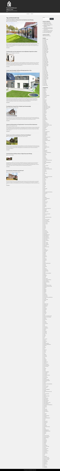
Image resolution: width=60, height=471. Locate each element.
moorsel (45, 321)
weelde (45, 438)
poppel (45, 342)
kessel (45, 254)
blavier (45, 128)
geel (44, 185)
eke (44, 174)
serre (44, 367)
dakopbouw (45, 151)
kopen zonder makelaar (47, 273)
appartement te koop (47, 107)
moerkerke (45, 319)
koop (17, 107)
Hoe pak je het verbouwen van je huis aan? (15, 170)
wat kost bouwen (46, 435)
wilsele (45, 444)
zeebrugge (45, 456)
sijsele (45, 369)
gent (44, 187)
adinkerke (45, 103)
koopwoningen (46, 270)
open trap (45, 333)
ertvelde (45, 179)
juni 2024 (45, 67)
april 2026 (45, 43)
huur (44, 229)
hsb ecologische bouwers (47, 217)
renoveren (45, 356)
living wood (45, 296)
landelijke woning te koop (48, 286)
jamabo (45, 252)
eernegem (45, 171)
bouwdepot (45, 133)
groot (44, 195)
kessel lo (45, 255)
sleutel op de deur (46, 379)
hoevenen (45, 209)
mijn (44, 314)
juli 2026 (45, 40)
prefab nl (45, 345)
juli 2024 (45, 66)
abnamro (45, 100)
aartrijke (45, 97)
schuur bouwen (46, 364)
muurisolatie (46, 323)
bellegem (45, 115)
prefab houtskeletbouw (47, 344)
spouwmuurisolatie (47, 380)
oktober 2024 (46, 63)
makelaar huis (46, 303)
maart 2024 (45, 71)
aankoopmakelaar (46, 95)
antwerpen (45, 104)
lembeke (45, 291)
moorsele (45, 322)
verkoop (45, 414)
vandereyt (45, 405)
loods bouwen (46, 299)
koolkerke (45, 266)
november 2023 (46, 75)
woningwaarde (46, 450)
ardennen (45, 109)
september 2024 (46, 64)
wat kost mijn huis (47, 436)
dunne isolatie (46, 165)
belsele (45, 116)
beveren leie (45, 122)
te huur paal (46, 387)
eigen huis (45, 173)
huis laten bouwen (17, 136)
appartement (46, 105)
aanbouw (13, 125)
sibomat (45, 368)
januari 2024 (46, 73)
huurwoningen (46, 232)
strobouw (45, 381)
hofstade (45, 210)
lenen (44, 292)
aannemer (45, 96)
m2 (44, 301)
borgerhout (45, 129)
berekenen (45, 118)
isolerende (45, 251)
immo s (45, 241)
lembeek (45, 290)
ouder (44, 334)
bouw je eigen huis (46, 131)
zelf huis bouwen (46, 457)
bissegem (45, 127)
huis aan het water (47, 219)
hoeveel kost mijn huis (47, 208)
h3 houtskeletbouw (47, 198)
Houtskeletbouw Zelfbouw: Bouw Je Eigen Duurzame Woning (19, 153)
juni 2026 (45, 41)
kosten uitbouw (46, 280)
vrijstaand (45, 425)
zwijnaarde (45, 467)
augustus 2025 (46, 52)
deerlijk (45, 153)
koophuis (45, 268)
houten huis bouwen (47, 213)
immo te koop (46, 242)
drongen (45, 161)
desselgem (45, 154)
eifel (44, 172)
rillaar (45, 358)
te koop (45, 388)
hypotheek (45, 233)
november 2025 (46, 49)
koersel (45, 265)
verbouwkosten (46, 411)
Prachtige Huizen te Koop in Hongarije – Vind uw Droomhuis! (48, 25)
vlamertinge (45, 422)
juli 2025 (45, 53)
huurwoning (46, 231)
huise (44, 224)
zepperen (45, 462)
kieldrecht (45, 256)
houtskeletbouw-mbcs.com (11, 8)
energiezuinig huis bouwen (48, 176)
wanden (45, 433)
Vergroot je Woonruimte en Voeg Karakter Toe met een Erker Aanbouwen (21, 124)
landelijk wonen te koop (47, 285)
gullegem (45, 197)
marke (45, 307)
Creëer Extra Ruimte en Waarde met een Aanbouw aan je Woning (19, 19)
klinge (45, 264)
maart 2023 (45, 84)
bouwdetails (45, 134)
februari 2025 (46, 59)
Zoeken (44, 17)
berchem (45, 117)
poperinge (45, 341)
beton (44, 120)
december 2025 (46, 48)
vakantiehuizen (46, 400)
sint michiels (46, 377)
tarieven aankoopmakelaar (48, 383)
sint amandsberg (46, 371)
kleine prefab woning (47, 263)
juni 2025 (45, 54)
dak (44, 149)
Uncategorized (14, 21)
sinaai (45, 370)
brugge (45, 142)
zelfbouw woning (17, 71)
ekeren (45, 175)
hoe (44, 207)
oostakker (45, 331)
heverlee (45, 205)
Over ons (28, 13)
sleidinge (45, 378)
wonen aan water (46, 446)
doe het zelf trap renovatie (48, 160)
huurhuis (45, 230)
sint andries (45, 372)
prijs (44, 346)
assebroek (45, 111)
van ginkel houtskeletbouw (48, 404)
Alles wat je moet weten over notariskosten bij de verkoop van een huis (48, 28)
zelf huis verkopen (47, 458)
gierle (44, 189)
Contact (32, 13)
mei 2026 (45, 42)
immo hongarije (46, 240)
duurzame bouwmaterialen (48, 168)
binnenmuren (46, 126)
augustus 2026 (46, 39)
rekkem (45, 354)
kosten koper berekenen (47, 279)
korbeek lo (45, 275)
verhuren (45, 413)
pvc (44, 348)
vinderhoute (46, 421)
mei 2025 (45, 55)
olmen (45, 330)
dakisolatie (45, 150)
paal (44, 336)
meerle (45, 310)
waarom (45, 432)
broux (44, 141)
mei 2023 (45, 82)
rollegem (45, 360)
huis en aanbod (46, 220)
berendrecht (45, 119)
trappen (45, 390)
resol (44, 357)
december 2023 (46, 74)
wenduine (45, 439)
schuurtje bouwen (46, 365)
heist (44, 200)
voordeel (45, 423)
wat (44, 434)
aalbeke (45, 92)
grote (44, 196)
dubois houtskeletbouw (47, 162)
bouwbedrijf (45, 132)
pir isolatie (45, 338)
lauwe (45, 288)
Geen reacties (9, 21)
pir (44, 337)
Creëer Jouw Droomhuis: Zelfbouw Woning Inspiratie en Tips (18, 70)
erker (16, 125)
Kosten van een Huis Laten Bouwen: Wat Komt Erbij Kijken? (18, 135)
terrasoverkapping (47, 389)
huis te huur (46, 222)
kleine (45, 262)
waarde (45, 428)
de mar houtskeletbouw (47, 152)
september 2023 (46, 77)
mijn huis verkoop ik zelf (48, 315)
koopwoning (46, 269)
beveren (45, 121)
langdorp (45, 287)
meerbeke (45, 309)
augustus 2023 (46, 78)
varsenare (45, 406)
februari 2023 (46, 85)
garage (45, 184)
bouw (44, 130)
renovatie (45, 355)
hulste (45, 228)
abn (44, 98)
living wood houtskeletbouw (48, 297)
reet (44, 353)
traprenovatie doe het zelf (48, 391)
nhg (44, 325)
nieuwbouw (45, 326)
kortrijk (45, 276)
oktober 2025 (45, 50)
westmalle (45, 440)
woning (26, 136)
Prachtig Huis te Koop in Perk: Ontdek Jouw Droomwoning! (18, 106)
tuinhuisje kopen (46, 393)
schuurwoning (46, 366)
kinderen (45, 258)
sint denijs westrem (47, 375)
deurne (45, 156)
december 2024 (46, 61)
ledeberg (45, 289)
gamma (45, 183)
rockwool (45, 359)
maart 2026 (45, 44)
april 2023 (45, 83)
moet (44, 320)
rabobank (45, 349)
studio (45, 382)
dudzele (45, 163)
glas (44, 190)
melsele (45, 311)
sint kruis (45, 376)
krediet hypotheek (46, 281)
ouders (45, 335)
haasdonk (45, 199)
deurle (45, 155)
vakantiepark (46, 401)
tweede (45, 394)
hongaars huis (46, 211)
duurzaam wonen (46, 167)
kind (44, 257)
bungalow (45, 143)
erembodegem (46, 177)
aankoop (45, 94)
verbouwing (45, 410)
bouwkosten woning (47, 140)
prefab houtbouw (46, 343)
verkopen (45, 416)
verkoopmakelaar (46, 415)
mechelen (45, 308)
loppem (45, 300)
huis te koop (46, 223)
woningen (45, 449)
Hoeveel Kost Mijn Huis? (47, 32)
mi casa (45, 313)
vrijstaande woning (47, 426)
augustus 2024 (46, 65)
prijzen (24, 136)
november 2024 (46, 62)
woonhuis (45, 451)
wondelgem (45, 445)
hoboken (45, 206)
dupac (45, 166)
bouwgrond (45, 138)
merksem (45, 312)
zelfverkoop (45, 460)
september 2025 (46, 51)
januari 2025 (45, 60)
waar (44, 427)
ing (44, 247)
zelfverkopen (46, 461)
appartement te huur (47, 106)
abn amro (45, 99)
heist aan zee (46, 201)
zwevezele (45, 466)
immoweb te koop (46, 246)
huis (13, 71)
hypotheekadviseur (47, 234)
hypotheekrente (46, 235)
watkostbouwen (46, 437)
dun (44, 164)
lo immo (45, 298)
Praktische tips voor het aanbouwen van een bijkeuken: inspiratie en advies (21, 51)
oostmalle (45, 332)
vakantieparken (46, 403)
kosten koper (46, 278)
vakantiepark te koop (47, 402)
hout (44, 212)
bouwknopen (46, 139)
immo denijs (45, 239)
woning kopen (46, 448)
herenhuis (45, 202)
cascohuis (45, 145)
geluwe (45, 186)
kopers (45, 274)
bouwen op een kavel (47, 137)
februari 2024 (46, 72)
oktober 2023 (45, 76)
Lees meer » (8, 47)
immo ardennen (46, 236)
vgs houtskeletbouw (47, 417)
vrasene (45, 424)
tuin (44, 392)
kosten (21, 136)
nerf (44, 324)
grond (45, 194)
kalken (45, 253)
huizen (15, 107)
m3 (44, 302)
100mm (45, 88)
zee (44, 455)
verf (44, 412)
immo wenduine (46, 244)
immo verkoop (46, 243)
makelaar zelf (46, 304)
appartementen (46, 108)
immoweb (45, 245)
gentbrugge (45, 188)
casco (44, 144)
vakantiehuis (46, 399)
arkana (45, 110)
